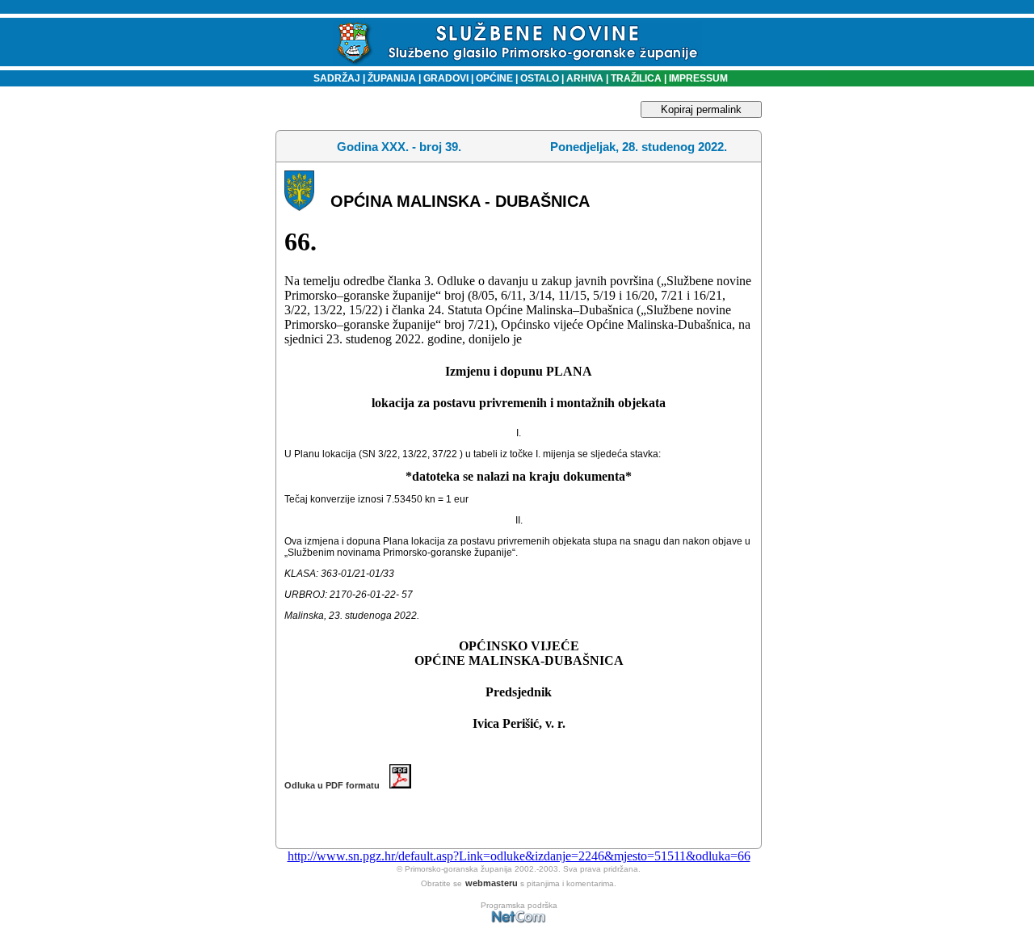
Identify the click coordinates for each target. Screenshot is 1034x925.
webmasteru (491, 883)
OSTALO (539, 78)
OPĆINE (494, 78)
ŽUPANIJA (392, 78)
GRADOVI (446, 78)
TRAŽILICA (635, 78)
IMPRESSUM (698, 78)
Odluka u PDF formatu (336, 785)
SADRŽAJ (333, 78)
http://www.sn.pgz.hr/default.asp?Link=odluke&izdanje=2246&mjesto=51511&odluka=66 (519, 856)
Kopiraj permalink (701, 109)
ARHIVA (583, 78)
